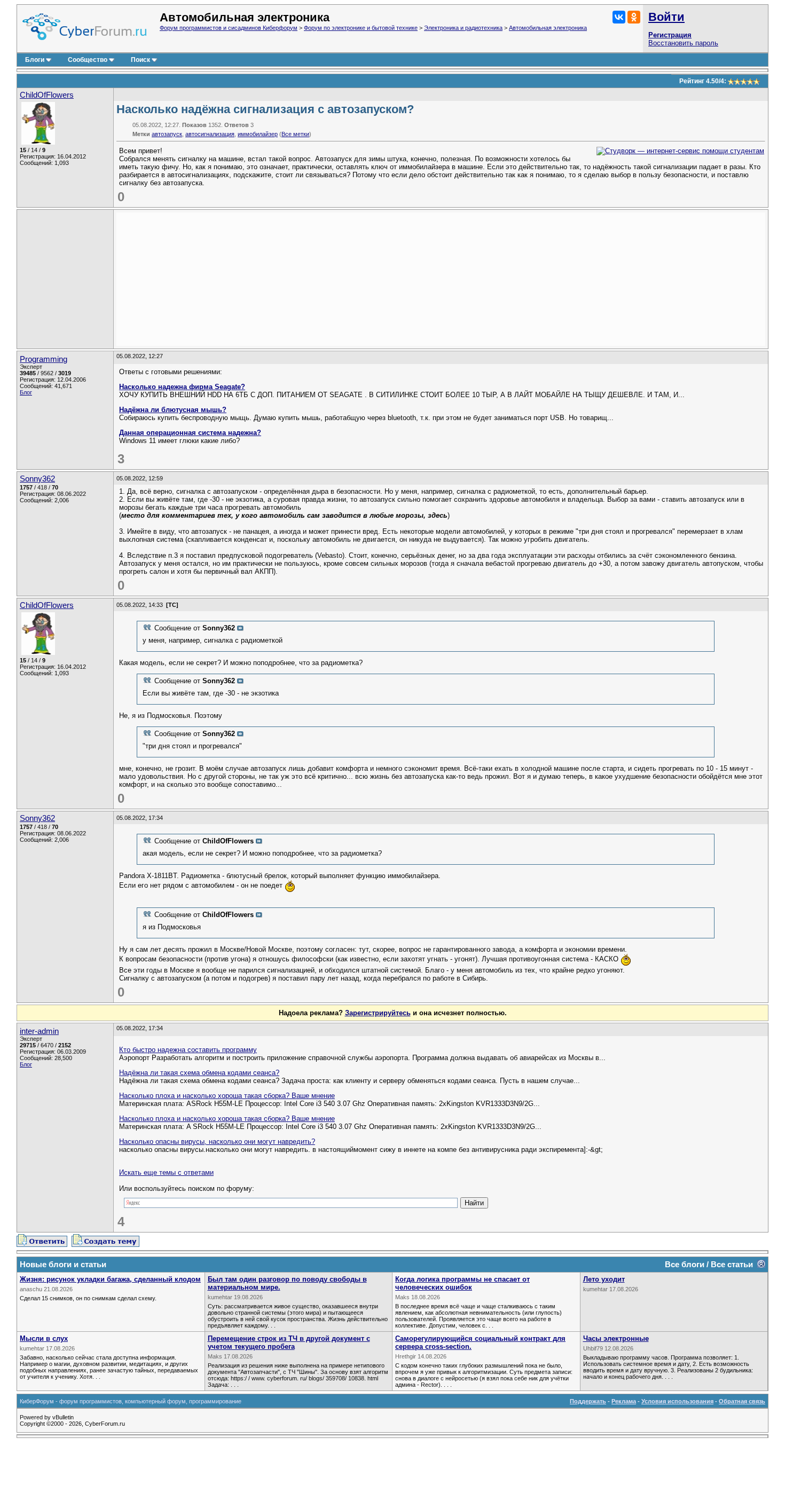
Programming (43, 359)
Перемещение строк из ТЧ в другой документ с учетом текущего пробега (289, 1342)
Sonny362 (37, 479)
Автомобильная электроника (548, 28)
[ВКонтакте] (619, 17)
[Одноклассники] (633, 17)
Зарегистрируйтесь (378, 1013)
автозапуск (167, 134)
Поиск (140, 60)
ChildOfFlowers (47, 95)
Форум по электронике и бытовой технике (361, 28)
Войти (666, 16)
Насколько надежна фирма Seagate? (182, 387)
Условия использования (677, 1401)
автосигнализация (209, 134)
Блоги (34, 60)
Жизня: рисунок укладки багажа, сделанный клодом (110, 1279)
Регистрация (670, 35)
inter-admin (39, 1031)
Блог (26, 392)
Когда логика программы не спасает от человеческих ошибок (462, 1283)
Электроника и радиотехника (463, 28)
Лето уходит (604, 1279)
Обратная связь (742, 1401)
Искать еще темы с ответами (166, 1172)
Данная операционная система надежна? (190, 433)
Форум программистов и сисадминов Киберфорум (228, 28)
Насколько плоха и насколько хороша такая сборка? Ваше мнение (227, 1096)
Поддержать (588, 1401)
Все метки (295, 134)
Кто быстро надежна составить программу (188, 1050)
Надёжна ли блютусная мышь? (172, 410)
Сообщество (87, 60)
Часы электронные (616, 1338)
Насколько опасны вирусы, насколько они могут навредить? (217, 1141)
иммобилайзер (258, 134)
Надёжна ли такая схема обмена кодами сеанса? (199, 1073)
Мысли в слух (44, 1338)
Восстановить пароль (683, 43)
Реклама (623, 1401)
